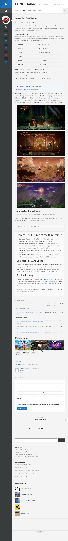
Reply (21, 372)
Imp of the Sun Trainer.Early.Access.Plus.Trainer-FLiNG (30, 322)
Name (18, 393)
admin (18, 22)
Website (19, 398)
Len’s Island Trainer (23, 476)
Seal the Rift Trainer (53, 351)
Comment (19, 382)
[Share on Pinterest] (6, 54)
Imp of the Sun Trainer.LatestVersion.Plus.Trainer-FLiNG (30, 333)
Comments (21, 364)
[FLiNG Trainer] (6, 4)
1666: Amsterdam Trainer (21, 449)
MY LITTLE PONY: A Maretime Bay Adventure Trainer (22, 352)
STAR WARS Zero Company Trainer (24, 451)
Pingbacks (33, 364)
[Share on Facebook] (6, 47)
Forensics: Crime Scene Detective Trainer (25, 454)
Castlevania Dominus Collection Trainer (29, 470)
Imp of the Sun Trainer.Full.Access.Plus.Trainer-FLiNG (30, 313)
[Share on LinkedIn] (6, 60)
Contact (40, 10)
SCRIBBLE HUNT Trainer (21, 453)
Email (42, 393)
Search (16, 437)
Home (16, 10)
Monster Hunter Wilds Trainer (26, 473)
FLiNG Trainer (25, 4)
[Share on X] (6, 40)
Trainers (22, 10)
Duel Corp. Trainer (22, 467)
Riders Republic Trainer (25, 464)
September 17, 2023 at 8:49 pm (32, 368)
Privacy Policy (31, 10)
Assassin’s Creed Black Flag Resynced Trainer (26, 456)
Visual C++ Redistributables (46, 281)
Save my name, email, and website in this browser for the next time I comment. (39, 404)
